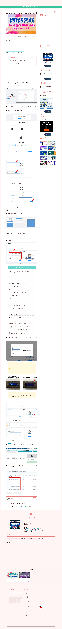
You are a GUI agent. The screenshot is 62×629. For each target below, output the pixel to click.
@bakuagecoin (20, 45)
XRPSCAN (9, 443)
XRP (33, 538)
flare (19, 538)
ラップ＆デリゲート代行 (29, 522)
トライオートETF (29, 610)
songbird (30, 538)
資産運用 (26, 604)
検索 (54, 11)
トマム (36, 538)
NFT (27, 538)
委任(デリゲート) (29, 596)
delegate (16, 538)
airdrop (9, 538)
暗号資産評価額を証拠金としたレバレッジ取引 (32, 530)
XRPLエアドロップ (28, 601)
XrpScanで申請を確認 (15, 63)
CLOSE (32, 57)
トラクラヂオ (27, 606)
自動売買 (27, 607)
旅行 (39, 538)
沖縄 (42, 538)
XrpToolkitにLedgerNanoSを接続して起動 (19, 60)
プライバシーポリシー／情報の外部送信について (17, 627)
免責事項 (8, 627)
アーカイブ (11, 591)
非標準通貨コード (19, 273)
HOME (8, 625)
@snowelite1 (21, 326)
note (24, 45)
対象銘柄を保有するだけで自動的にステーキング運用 (33, 528)
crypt (12, 538)
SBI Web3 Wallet (36, 531)
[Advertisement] (21, 75)
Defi (27, 597)
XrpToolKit (9, 85)
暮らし (25, 613)
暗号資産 (26, 593)
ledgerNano (23, 538)
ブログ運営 (26, 619)
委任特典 (28, 598)
